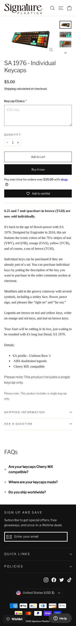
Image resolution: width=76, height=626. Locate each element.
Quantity (12, 134)
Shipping (10, 88)
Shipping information (24, 412)
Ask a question (18, 423)
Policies (13, 566)
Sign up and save (23, 512)
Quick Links (17, 554)
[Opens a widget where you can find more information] (60, 618)
